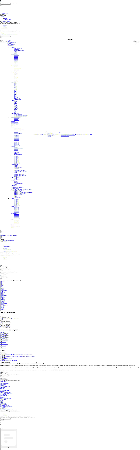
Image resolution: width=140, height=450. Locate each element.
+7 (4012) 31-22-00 (4, 13)
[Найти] (1, 5)
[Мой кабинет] (0, 233)
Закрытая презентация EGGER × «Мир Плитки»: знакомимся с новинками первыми (16, 354)
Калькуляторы (3, 403)
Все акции (2, 316)
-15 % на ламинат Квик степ (5, 322)
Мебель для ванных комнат (5, 392)
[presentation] (0, 310)
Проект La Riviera (3, 334)
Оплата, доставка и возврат (5, 398)
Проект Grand (3, 348)
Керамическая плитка (4, 383)
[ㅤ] (11, 134)
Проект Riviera (3, 346)
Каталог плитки (3, 381)
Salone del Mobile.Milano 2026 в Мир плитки (8, 360)
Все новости (2, 352)
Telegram (4, 26)
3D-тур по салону (3, 404)
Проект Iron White (3, 338)
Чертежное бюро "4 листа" (5, 326)
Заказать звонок (3, 29)
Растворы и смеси (3, 394)
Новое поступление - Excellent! (6, 358)
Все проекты (2, 332)
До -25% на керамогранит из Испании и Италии (9, 318)
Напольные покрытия (4, 390)
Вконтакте (5, 25)
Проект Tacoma (3, 342)
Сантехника (2, 388)
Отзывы (1, 400)
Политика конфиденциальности (6, 406)
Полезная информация (4, 395)
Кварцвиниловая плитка (5, 386)
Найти (2, 420)
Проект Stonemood (3, 336)
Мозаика (2, 385)
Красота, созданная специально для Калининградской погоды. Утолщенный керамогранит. (17, 356)
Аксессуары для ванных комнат (6, 393)
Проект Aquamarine (4, 340)
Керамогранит (3, 384)
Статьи (1, 402)
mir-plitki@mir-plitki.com (5, 21)
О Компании (2, 397)
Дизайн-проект (3, 399)
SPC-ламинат (2, 387)
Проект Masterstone (4, 344)
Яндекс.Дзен (5, 27)
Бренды (1, 401)
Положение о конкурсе (4, 405)
